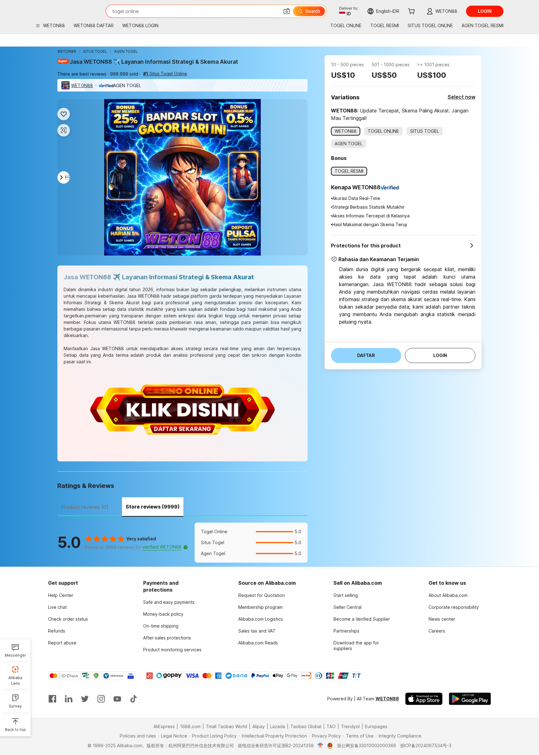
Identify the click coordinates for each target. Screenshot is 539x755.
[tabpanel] (182, 542)
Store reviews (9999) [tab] (153, 507)
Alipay (258, 726)
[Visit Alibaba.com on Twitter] (84, 698)
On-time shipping (160, 625)
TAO (331, 726)
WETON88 (66, 51)
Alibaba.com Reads (258, 642)
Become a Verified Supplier (361, 619)
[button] (286, 11)
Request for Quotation (261, 595)
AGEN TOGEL (126, 51)
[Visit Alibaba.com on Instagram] (101, 698)
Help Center (60, 595)
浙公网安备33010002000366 (366, 745)
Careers (437, 630)
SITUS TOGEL (95, 51)
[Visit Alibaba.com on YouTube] (117, 698)
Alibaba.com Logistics (260, 619)
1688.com (190, 726)
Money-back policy (163, 614)
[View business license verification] (320, 746)
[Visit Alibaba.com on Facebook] (52, 698)
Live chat (57, 607)
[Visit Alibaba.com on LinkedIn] (68, 698)
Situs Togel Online (165, 73)
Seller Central (347, 607)
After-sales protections (167, 637)
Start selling (345, 595)
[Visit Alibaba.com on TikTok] (133, 698)
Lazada (277, 726)
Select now (461, 97)
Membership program (260, 607)
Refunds (56, 630)
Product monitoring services (172, 649)
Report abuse (62, 642)
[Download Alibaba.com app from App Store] (424, 699)
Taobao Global (305, 726)
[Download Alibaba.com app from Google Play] (470, 699)
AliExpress (164, 726)
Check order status (68, 619)
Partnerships (346, 630)
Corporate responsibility (454, 607)
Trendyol (350, 726)
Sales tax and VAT (257, 630)
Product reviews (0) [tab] (84, 507)
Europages (376, 726)
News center (442, 619)
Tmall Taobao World (226, 726)
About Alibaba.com (448, 595)
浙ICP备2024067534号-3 (425, 745)
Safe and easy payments (169, 602)
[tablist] (182, 506)
